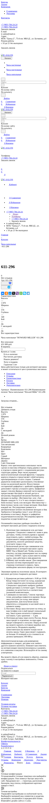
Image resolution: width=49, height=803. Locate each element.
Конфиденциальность (10, 741)
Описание (10, 374)
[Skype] (24, 293)
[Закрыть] (2, 765)
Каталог (4, 683)
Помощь (4, 699)
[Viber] (17, 293)
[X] (13, 293)
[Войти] (2, 166)
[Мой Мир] (9, 293)
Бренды (4, 688)
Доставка (10, 383)
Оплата (9, 381)
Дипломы (10, 13)
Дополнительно (13, 385)
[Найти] (3, 95)
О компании (11, 11)
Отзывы (9, 376)
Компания (5, 690)
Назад (15, 214)
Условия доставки (9, 706)
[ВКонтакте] (2, 293)
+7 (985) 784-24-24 (9, 25)
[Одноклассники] (6, 293)
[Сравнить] (6, 287)
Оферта (4, 744)
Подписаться (7, 676)
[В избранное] (7, 283)
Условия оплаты (8, 704)
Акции (4, 685)
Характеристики (13, 378)
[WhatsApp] (20, 293)
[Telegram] (28, 293)
